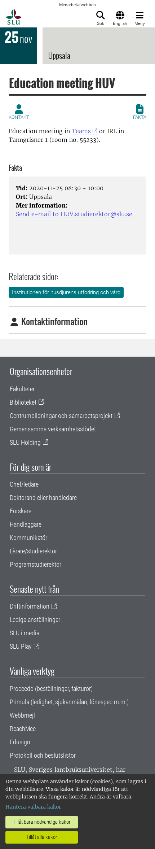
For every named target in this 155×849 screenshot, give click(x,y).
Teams (81, 131)
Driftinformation (29, 606)
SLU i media (24, 633)
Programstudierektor (35, 564)
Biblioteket (23, 402)
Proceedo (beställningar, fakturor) (51, 688)
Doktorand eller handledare (43, 497)
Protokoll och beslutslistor (43, 755)
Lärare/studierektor (33, 551)
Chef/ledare (24, 484)
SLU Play (21, 646)
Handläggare (25, 524)
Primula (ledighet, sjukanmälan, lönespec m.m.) (69, 702)
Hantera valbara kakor (33, 807)
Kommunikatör (28, 537)
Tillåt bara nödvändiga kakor (42, 822)
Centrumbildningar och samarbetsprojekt (61, 415)
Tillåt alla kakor (41, 837)
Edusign (20, 742)
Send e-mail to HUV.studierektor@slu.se (74, 214)
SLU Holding (25, 442)
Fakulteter (22, 389)
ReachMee (23, 728)
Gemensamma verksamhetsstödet (53, 429)
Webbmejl (22, 715)
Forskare (20, 511)
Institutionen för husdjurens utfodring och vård (66, 292)
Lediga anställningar (35, 619)
